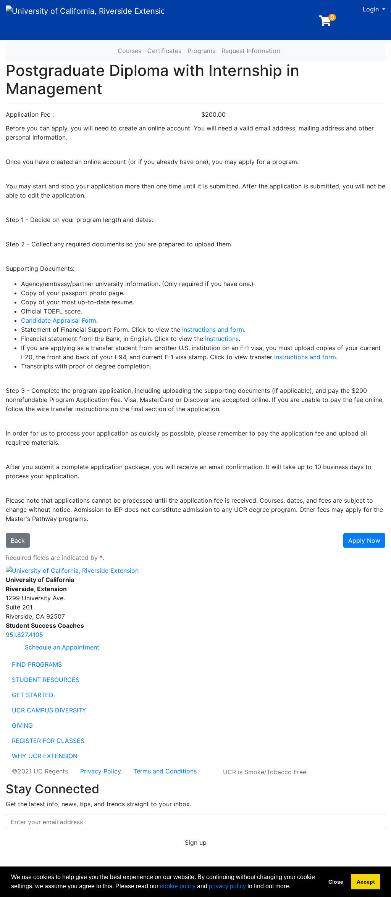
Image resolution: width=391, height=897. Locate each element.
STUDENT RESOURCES (45, 679)
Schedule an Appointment (61, 647)
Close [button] (335, 882)
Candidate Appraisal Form (58, 320)
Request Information (250, 51)
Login (372, 9)
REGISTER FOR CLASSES (48, 740)
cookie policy (178, 886)
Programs (201, 51)
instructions (222, 338)
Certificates (164, 51)
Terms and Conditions (165, 771)
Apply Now (364, 540)
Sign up (196, 842)
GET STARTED (32, 695)
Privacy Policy (100, 771)
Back (18, 540)
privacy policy (227, 886)
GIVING (22, 725)
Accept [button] (366, 882)
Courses (129, 51)
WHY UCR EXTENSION (45, 756)
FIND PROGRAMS (37, 664)
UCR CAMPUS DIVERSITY (49, 710)
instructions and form (213, 329)
